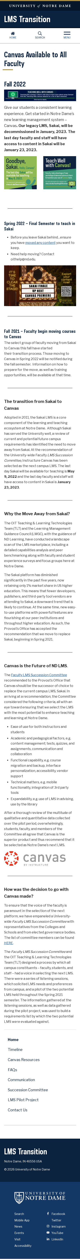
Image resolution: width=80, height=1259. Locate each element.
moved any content (40, 243)
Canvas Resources (24, 1060)
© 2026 (9, 1169)
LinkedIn (57, 1239)
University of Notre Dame (40, 6)
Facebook (58, 1214)
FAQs (12, 1070)
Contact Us (17, 1110)
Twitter (56, 1220)
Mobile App (22, 1220)
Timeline (15, 1049)
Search (40, 37)
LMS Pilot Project (23, 1100)
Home (12, 37)
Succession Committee (28, 1090)
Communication (21, 1080)
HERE (8, 943)
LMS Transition (27, 19)
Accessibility (22, 1245)
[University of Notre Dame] (40, 1198)
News (18, 1226)
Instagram (58, 1226)
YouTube (57, 1233)
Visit (17, 1239)
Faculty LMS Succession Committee (39, 675)
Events (19, 1233)
